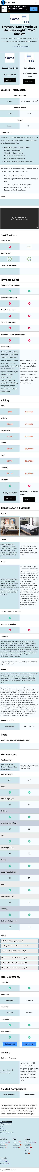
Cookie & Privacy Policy (6, 1133)
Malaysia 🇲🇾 (16, 1147)
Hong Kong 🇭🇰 (17, 1145)
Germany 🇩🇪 (28, 1147)
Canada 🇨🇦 (3, 1145)
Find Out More (10, 1044)
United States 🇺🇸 (5, 1142)
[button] (36, 2)
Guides (2, 1128)
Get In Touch (3, 1130)
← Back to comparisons (19, 47)
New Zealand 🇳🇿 (4, 1164)
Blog (1, 1126)
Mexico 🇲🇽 (3, 1147)
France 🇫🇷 (27, 1150)
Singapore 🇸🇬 (17, 1142)
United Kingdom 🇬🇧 (30, 1142)
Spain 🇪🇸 (27, 1153)
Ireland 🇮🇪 (27, 1145)
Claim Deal (33, 9)
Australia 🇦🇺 (3, 1161)
